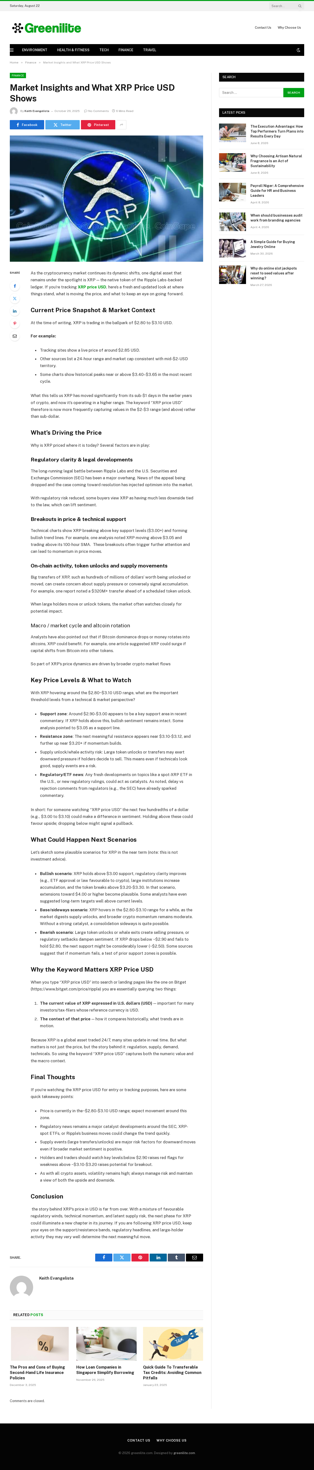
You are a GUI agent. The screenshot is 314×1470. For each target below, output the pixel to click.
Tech (104, 50)
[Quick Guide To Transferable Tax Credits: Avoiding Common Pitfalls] (173, 1344)
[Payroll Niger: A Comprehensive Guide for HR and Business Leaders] (232, 192)
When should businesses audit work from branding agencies (276, 217)
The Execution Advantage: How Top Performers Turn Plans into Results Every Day (276, 131)
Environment (34, 50)
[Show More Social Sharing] (121, 124)
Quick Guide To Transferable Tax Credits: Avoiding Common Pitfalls (172, 1372)
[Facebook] (15, 286)
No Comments (98, 111)
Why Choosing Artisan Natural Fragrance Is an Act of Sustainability (276, 161)
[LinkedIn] (15, 311)
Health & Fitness (73, 50)
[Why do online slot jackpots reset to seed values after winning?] (232, 274)
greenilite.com (184, 1453)
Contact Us (263, 27)
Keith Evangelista (37, 111)
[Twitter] (15, 298)
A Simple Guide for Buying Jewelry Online (272, 244)
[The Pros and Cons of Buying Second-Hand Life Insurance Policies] (40, 1344)
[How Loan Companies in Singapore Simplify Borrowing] (106, 1344)
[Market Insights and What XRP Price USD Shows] (106, 199)
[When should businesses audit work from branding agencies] (232, 221)
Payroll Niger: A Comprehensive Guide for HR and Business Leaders (277, 191)
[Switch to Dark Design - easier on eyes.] (298, 50)
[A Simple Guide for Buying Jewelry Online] (232, 248)
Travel (149, 50)
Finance (125, 50)
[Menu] (11, 50)
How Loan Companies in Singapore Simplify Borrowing (105, 1370)
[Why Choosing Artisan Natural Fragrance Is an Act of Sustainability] (232, 162)
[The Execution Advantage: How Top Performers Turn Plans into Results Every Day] (232, 133)
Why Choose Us (289, 27)
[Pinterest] (15, 323)
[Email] (15, 336)
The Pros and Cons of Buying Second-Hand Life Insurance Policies (37, 1372)
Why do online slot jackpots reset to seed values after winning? (273, 273)
